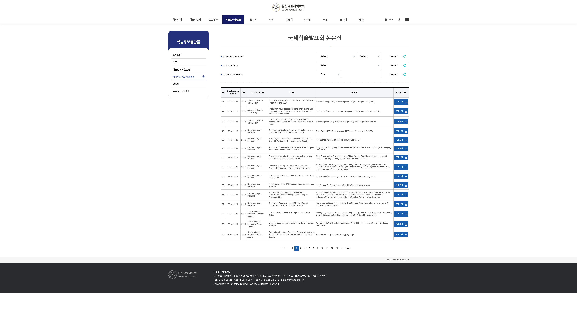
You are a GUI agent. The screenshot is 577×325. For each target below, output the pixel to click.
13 (337, 248)
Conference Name (233, 56)
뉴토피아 (177, 55)
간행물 (176, 84)
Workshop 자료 (181, 91)
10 (322, 248)
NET (175, 62)
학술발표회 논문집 (181, 69)
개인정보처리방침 (221, 271)
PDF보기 (399, 102)
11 (327, 248)
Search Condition (233, 74)
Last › (348, 248)
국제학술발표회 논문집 (184, 76)
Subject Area (230, 65)
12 (332, 248)
